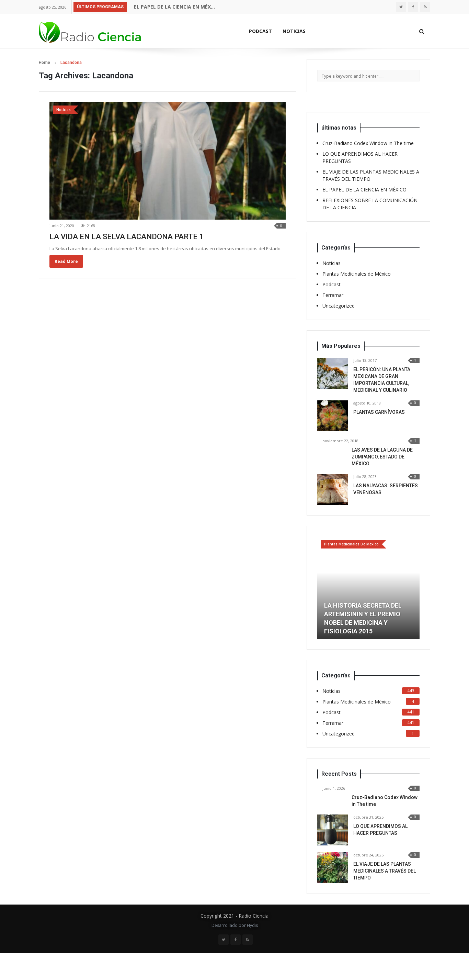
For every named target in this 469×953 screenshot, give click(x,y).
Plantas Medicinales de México (356, 273)
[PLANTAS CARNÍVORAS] (332, 415)
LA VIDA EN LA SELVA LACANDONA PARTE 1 (126, 236)
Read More (66, 261)
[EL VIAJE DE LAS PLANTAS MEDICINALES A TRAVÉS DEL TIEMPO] (332, 867)
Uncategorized (338, 305)
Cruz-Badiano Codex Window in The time (368, 143)
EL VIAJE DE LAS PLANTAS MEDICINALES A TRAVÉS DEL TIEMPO (384, 870)
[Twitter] (401, 7)
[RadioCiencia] (90, 31)
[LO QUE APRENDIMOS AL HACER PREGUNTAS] (332, 830)
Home (44, 62)
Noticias (294, 31)
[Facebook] (413, 7)
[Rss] (425, 7)
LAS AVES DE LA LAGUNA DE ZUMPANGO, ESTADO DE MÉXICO (382, 456)
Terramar (332, 295)
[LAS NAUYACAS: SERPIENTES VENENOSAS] (332, 489)
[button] (322, 588)
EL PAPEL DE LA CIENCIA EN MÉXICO (175, 6)
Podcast (260, 31)
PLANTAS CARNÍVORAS (379, 412)
